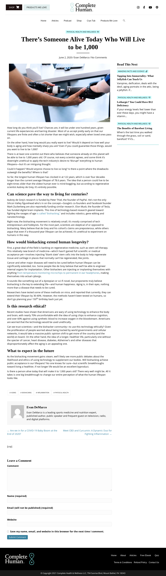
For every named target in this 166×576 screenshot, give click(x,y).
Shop (79, 21)
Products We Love (109, 21)
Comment (13, 465)
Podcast (67, 21)
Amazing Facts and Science (131, 71)
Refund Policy (140, 562)
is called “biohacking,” (48, 213)
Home (43, 21)
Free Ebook (145, 555)
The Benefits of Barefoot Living (134, 128)
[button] (14, 7)
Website (12, 519)
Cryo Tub (91, 21)
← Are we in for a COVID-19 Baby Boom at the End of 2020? (32, 432)
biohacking (27, 393)
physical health (62, 393)
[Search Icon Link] (124, 20)
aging (13, 393)
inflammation (43, 393)
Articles (55, 21)
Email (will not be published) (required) (30, 507)
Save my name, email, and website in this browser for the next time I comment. (57, 531)
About (123, 555)
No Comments (99, 57)
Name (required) (17, 496)
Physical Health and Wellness (81, 32)
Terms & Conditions (123, 562)
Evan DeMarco (81, 57)
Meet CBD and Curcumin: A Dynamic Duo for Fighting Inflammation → (87, 432)
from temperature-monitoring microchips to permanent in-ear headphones (58, 272)
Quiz (157, 555)
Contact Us (154, 562)
